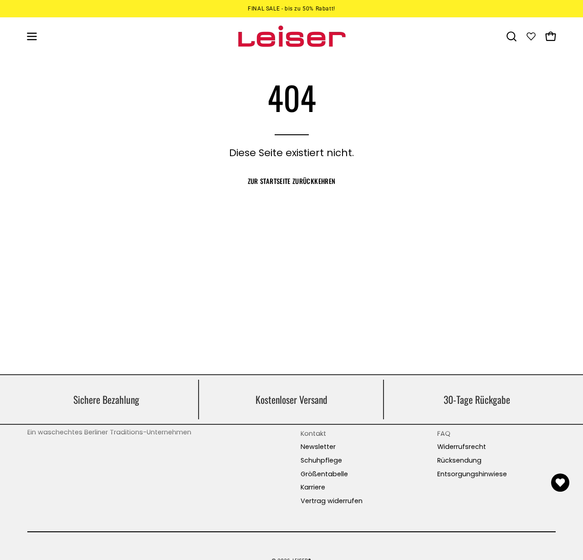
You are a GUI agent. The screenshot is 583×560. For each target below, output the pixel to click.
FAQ (443, 433)
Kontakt (313, 433)
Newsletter (318, 446)
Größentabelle (324, 474)
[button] (511, 36)
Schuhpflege (321, 460)
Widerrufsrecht (461, 446)
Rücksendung (459, 460)
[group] (291, 8)
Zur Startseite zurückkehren (292, 181)
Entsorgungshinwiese (472, 474)
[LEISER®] (291, 36)
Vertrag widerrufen (332, 500)
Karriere (313, 487)
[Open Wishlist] (560, 482)
